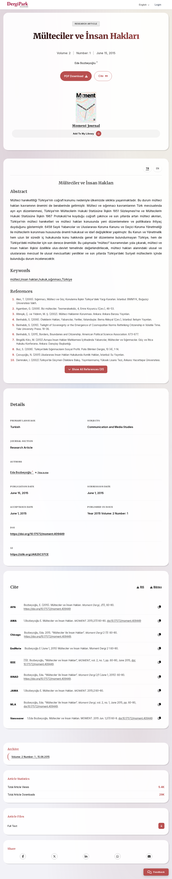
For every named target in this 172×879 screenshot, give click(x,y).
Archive (13, 749)
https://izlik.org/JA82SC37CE (29, 554)
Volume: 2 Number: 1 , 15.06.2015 (30, 756)
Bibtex (158, 587)
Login (158, 4)
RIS (142, 587)
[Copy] (159, 607)
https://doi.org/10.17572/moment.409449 (37, 534)
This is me (42, 472)
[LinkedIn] (86, 856)
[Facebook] (23, 856)
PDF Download (73, 76)
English (143, 4)
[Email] (149, 856)
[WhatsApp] (118, 856)
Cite (100, 76)
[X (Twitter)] (54, 856)
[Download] (161, 826)
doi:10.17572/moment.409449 (124, 620)
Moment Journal (86, 126)
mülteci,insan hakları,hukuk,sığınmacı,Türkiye (41, 279)
